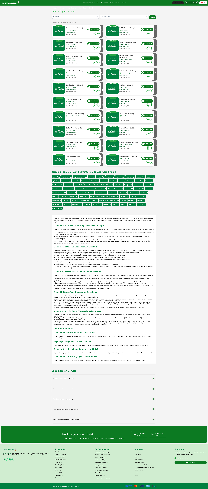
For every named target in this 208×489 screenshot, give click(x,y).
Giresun (79, 189)
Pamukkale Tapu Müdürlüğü (75, 114)
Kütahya (84, 197)
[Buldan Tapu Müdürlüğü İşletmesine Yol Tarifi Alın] (98, 47)
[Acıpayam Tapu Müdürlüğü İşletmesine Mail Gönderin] (94, 33)
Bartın (76, 181)
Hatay (111, 189)
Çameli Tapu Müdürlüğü (74, 142)
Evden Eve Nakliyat (60, 454)
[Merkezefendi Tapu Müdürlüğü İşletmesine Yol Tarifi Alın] (151, 62)
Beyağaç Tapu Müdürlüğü (74, 85)
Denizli (88, 185)
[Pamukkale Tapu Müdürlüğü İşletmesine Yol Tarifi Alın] (98, 119)
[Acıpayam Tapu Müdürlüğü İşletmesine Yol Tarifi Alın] (98, 33)
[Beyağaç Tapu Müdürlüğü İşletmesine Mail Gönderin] (94, 90)
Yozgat (141, 204)
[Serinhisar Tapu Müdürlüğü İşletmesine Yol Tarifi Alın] (98, 76)
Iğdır (120, 189)
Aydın (55, 181)
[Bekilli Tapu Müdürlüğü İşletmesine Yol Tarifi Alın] (151, 33)
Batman (85, 181)
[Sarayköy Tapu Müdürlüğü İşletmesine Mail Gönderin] (148, 162)
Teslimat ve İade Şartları (141, 465)
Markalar (123, 3)
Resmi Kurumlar (71, 8)
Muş (142, 197)
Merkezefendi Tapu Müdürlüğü (126, 56)
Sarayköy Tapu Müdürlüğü (128, 157)
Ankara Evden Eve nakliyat (102, 452)
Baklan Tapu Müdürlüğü (74, 128)
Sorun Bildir (191, 462)
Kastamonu (101, 193)
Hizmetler (62, 8)
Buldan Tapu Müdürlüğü (74, 42)
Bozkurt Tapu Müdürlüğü (127, 128)
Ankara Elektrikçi (99, 473)
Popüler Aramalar (100, 475)
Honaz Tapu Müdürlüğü (127, 99)
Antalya (130, 177)
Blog (98, 3)
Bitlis (122, 181)
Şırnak (66, 204)
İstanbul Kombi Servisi (101, 457)
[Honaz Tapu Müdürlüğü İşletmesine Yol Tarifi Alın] (151, 105)
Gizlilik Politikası (139, 470)
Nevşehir (56, 201)
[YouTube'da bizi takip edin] (10, 459)
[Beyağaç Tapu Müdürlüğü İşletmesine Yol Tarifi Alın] (98, 90)
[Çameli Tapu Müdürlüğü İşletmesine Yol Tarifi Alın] (98, 148)
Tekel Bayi (58, 470)
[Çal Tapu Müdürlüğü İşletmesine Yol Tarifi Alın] (151, 90)
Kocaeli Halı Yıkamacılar (101, 470)
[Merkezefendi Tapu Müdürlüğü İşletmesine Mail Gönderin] (148, 62)
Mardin (115, 197)
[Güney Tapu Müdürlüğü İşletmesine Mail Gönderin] (94, 62)
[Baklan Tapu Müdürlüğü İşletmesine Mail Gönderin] (94, 133)
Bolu (130, 181)
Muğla (134, 197)
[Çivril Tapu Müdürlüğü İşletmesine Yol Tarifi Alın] (98, 105)
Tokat (87, 204)
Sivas (140, 201)
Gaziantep (68, 189)
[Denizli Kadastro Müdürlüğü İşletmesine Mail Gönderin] (148, 148)
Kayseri (112, 193)
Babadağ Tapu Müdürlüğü (128, 71)
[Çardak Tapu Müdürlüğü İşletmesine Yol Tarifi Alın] (151, 47)
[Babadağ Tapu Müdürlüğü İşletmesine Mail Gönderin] (148, 76)
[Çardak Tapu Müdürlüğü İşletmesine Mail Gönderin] (148, 47)
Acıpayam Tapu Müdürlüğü (75, 28)
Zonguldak (57, 208)
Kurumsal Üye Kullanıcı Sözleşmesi (144, 467)
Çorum (78, 185)
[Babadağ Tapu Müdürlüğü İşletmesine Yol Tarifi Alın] (151, 76)
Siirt (123, 201)
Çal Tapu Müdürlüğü (126, 85)
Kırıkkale (122, 193)
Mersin (125, 197)
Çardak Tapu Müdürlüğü (127, 42)
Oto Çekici (58, 452)
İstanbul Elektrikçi (100, 460)
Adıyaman (67, 177)
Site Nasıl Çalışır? (140, 462)
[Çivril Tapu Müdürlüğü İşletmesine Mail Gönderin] (94, 105)
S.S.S (136, 473)
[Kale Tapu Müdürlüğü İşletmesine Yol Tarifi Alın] (98, 162)
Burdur (139, 181)
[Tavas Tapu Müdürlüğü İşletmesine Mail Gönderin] (148, 119)
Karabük (72, 193)
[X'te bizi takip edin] (7, 459)
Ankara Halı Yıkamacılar (101, 462)
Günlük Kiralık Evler (60, 457)
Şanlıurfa (57, 204)
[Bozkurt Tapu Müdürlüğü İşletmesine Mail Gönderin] (148, 133)
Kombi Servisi (59, 467)
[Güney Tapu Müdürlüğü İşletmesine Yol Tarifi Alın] (98, 62)
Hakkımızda (104, 3)
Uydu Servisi (58, 473)
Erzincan (138, 185)
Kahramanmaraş (59, 193)
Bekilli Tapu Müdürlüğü (127, 28)
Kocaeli (64, 197)
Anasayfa (54, 8)
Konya (74, 197)
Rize (94, 201)
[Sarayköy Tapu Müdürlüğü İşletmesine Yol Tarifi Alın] (151, 162)
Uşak (115, 204)
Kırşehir (144, 193)
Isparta (129, 189)
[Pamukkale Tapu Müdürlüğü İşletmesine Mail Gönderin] (94, 119)
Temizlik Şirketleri (60, 465)
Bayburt (95, 181)
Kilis (55, 197)
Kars (91, 193)
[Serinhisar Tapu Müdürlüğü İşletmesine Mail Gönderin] (94, 76)
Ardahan (141, 177)
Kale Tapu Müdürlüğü (73, 157)
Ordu (74, 201)
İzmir (149, 189)
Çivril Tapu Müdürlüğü (73, 99)
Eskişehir (57, 189)
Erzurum (148, 185)
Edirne (118, 185)
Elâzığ (128, 185)
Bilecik (104, 181)
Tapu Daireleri (82, 8)
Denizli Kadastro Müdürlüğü (128, 142)
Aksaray (100, 177)
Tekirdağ (76, 204)
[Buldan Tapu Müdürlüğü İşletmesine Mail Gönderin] (94, 47)
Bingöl (113, 181)
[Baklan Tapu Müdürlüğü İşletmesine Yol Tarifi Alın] (98, 133)
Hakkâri (102, 189)
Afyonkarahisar (80, 177)
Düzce (109, 185)
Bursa (149, 181)
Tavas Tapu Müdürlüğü (127, 114)
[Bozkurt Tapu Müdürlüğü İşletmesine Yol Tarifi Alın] (151, 133)
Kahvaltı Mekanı (59, 475)
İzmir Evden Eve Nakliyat (102, 468)
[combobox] (75, 17)
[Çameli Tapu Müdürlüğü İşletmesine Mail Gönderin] (94, 148)
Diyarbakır (99, 185)
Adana (56, 177)
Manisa (105, 197)
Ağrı (91, 177)
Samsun (114, 201)
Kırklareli (133, 193)
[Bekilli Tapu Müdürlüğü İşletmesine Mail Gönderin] (148, 33)
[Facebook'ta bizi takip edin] (4, 459)
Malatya (94, 197)
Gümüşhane (91, 189)
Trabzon (97, 204)
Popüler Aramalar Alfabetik (102, 478)
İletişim (117, 3)
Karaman (82, 193)
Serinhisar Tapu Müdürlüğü (75, 71)
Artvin (150, 177)
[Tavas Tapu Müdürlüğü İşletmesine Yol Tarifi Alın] (151, 119)
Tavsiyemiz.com (7, 453)
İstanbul (139, 189)
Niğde (66, 201)
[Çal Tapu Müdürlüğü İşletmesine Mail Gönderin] (148, 90)
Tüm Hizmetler (139, 460)
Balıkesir (66, 181)
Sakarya (103, 201)
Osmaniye (84, 201)
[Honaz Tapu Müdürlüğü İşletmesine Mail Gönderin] (148, 105)
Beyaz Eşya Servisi (60, 460)
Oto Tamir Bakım (60, 478)
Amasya (110, 177)
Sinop (131, 201)
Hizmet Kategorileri (88, 3)
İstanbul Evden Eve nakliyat (102, 455)
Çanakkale (57, 185)
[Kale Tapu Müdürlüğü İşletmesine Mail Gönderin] (94, 162)
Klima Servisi (58, 462)
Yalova (131, 204)
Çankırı (68, 185)
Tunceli (107, 204)
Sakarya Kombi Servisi (101, 465)
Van (123, 204)
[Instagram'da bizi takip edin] (12, 459)
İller (111, 3)
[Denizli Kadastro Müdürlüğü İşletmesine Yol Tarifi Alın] (151, 148)
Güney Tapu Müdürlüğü (74, 56)
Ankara (120, 177)
